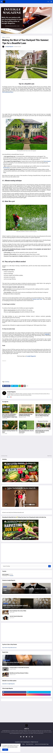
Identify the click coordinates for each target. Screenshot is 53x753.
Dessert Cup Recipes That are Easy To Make (18, 610)
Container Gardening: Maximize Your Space (10, 431)
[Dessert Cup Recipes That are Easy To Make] (5, 612)
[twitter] (9, 397)
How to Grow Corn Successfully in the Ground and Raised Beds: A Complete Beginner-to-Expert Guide (9, 416)
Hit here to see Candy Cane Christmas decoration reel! (13, 512)
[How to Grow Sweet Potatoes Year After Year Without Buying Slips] (43, 408)
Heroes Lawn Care (37, 299)
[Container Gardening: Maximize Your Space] (10, 425)
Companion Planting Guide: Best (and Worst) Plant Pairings (25, 415)
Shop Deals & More (29, 744)
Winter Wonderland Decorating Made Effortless (15, 605)
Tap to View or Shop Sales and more (9, 647)
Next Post (49, 455)
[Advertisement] (13, 104)
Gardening (8, 37)
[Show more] (27, 386)
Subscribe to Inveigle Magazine (8, 683)
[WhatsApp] (19, 386)
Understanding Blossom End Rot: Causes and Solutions (42, 431)
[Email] (25, 386)
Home (3, 37)
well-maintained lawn (7, 92)
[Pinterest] (22, 386)
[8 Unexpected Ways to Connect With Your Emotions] (5, 669)
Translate (11, 575)
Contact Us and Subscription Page (41, 744)
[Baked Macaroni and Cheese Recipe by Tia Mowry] (5, 674)
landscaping (6, 167)
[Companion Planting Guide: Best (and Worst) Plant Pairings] (26, 408)
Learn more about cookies (12, 746)
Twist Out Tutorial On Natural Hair (16, 616)
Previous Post (4, 455)
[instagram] (39, 694)
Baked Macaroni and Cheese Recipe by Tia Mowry (19, 673)
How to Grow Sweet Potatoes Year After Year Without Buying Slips (42, 415)
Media (23, 744)
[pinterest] (10, 397)
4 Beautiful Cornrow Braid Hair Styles (13, 662)
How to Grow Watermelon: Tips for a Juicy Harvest (26, 431)
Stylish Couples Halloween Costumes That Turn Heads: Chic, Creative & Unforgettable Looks (25, 589)
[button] (1, 2)
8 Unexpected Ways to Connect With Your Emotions (19, 667)
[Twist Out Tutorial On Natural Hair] (5, 618)
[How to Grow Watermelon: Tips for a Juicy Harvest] (26, 425)
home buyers (47, 161)
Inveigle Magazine (31, 356)
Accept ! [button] (5, 749)
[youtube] (26, 737)
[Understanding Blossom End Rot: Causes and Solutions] (43, 425)
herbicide (47, 334)
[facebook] (7, 397)
